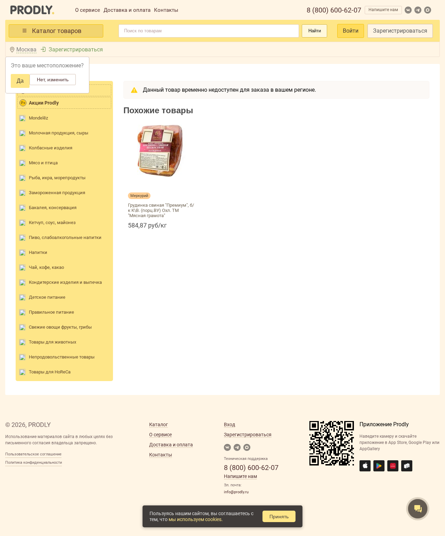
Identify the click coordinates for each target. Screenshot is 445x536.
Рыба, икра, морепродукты (57, 177)
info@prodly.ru (236, 492)
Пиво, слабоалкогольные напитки (65, 237)
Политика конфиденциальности (33, 462)
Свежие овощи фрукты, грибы (60, 327)
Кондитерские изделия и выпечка (65, 282)
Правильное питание (51, 312)
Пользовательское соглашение (33, 454)
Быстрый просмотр (161, 185)
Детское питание (47, 297)
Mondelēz (38, 118)
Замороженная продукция (57, 192)
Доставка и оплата (127, 10)
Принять (279, 516)
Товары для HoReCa (50, 371)
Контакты (166, 10)
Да (20, 81)
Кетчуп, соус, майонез (52, 222)
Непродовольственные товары (62, 357)
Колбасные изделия (50, 147)
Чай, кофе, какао (46, 267)
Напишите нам (383, 9)
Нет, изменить (52, 79)
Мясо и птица (43, 162)
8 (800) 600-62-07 (334, 10)
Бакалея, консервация (52, 207)
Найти (314, 30)
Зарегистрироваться (400, 30)
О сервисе (87, 10)
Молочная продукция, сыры (58, 132)
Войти (350, 30)
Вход (229, 424)
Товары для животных (52, 342)
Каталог (158, 424)
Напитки (38, 252)
